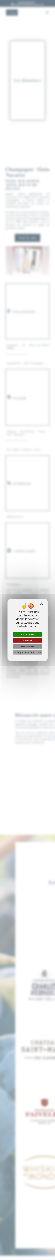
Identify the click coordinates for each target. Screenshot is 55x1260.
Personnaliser (27, 646)
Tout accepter (27, 634)
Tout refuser (27, 640)
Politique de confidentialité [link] (27, 652)
